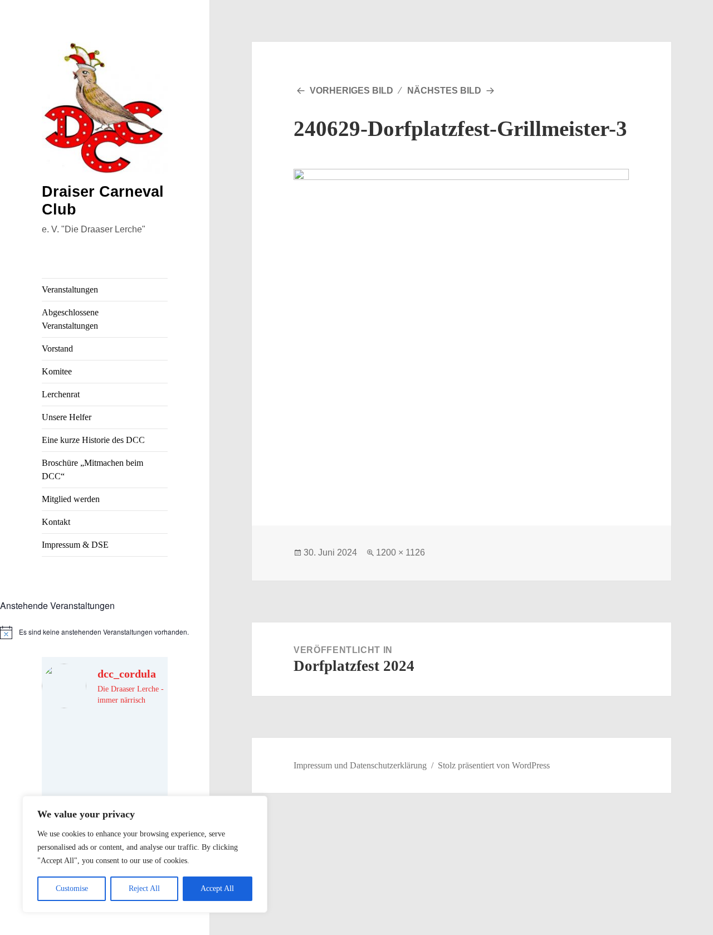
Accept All (217, 888)
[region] (144, 854)
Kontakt (56, 522)
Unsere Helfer (66, 417)
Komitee (57, 371)
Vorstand (57, 348)
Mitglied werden (71, 499)
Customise (72, 888)
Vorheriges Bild (351, 90)
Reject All (144, 888)
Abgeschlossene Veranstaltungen (70, 319)
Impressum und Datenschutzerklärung (360, 765)
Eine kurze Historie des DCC (93, 440)
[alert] (104, 632)
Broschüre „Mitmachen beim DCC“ (92, 469)
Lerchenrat (61, 394)
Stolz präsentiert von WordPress (494, 765)
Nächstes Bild (444, 90)
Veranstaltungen (70, 289)
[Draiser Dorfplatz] (138, 777)
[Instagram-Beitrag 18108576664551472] (138, 738)
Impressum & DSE (75, 544)
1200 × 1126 (400, 552)
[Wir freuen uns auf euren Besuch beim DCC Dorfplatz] (72, 777)
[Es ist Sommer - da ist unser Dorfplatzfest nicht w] (72, 738)
